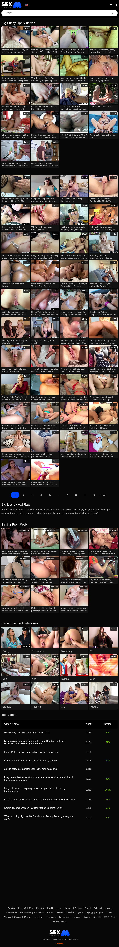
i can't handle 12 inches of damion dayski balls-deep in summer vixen (39, 799)
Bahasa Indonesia (102, 908)
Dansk (109, 912)
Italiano (87, 917)
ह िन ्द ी (109, 917)
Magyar (27, 917)
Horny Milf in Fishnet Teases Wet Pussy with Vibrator (31, 752)
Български (64, 917)
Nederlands (11, 912)
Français (76, 917)
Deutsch (68, 908)
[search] (113, 13)
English (99, 912)
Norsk (60, 912)
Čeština (17, 917)
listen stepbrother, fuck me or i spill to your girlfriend (30, 760)
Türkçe (78, 908)
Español (11, 908)
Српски (50, 912)
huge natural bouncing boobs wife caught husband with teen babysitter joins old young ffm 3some (35, 742)
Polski (50, 908)
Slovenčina (39, 912)
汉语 (31, 908)
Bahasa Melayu (59, 921)
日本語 (90, 912)
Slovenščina (25, 912)
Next (103, 494)
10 (93, 494)
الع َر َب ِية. (39, 917)
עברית (58, 908)
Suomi (88, 908)
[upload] (116, 5)
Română (40, 908)
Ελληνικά (7, 917)
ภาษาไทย (70, 912)
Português (51, 917)
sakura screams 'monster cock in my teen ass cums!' (31, 769)
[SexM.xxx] (11, 5)
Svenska (97, 917)
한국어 (80, 912)
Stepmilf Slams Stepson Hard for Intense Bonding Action (33, 808)
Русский (22, 908)
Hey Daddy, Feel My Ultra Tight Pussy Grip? (27, 732)
